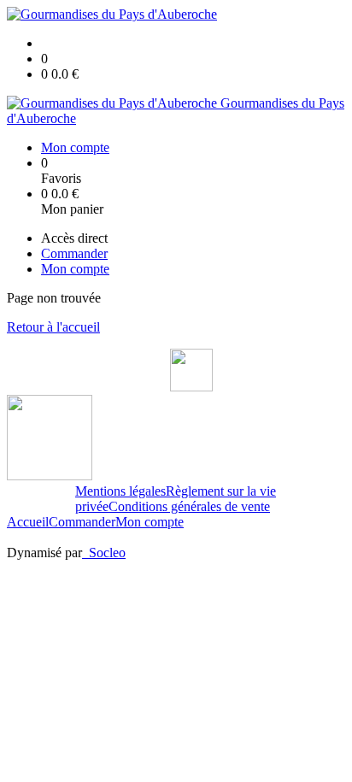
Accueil (28, 521)
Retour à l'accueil (53, 327)
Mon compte (149, 521)
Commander (82, 521)
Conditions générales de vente (189, 506)
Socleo (107, 552)
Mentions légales (120, 491)
